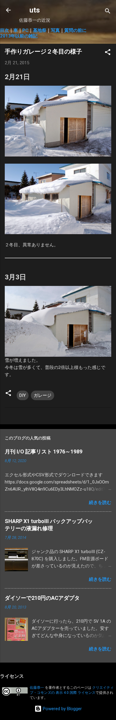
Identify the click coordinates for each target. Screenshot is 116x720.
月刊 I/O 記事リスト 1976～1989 (43, 451)
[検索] (107, 12)
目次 (4, 30)
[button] (107, 53)
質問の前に (75, 30)
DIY (22, 395)
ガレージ (42, 395)
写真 (55, 30)
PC (25, 30)
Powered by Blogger (62, 708)
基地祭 (39, 30)
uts (34, 10)
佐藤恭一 (37, 687)
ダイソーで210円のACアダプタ (42, 598)
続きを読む (100, 502)
